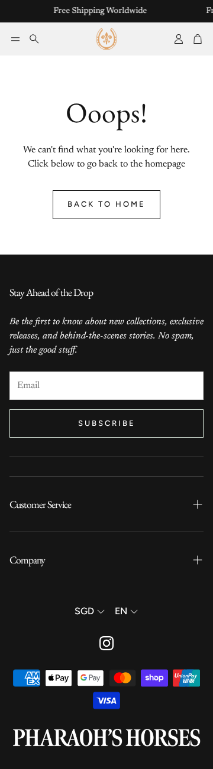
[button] (15, 39)
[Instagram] (106, 643)
